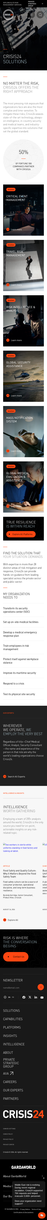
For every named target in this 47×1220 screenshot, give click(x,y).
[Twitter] (29, 997)
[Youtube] (41, 997)
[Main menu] (31, 14)
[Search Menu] (40, 14)
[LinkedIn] (35, 997)
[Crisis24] (8, 14)
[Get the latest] (41, 987)
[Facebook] (23, 997)
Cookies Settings (9, 1129)
